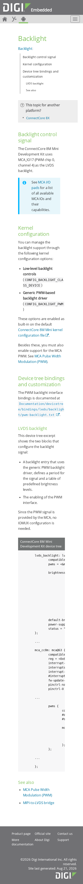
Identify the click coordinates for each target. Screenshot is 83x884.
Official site (43, 834)
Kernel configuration (37, 64)
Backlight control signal (39, 57)
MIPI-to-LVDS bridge (38, 802)
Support (63, 840)
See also (31, 90)
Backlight (25, 48)
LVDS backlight (34, 83)
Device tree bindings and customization (41, 73)
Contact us (65, 834)
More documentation (22, 842)
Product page (21, 834)
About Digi (42, 840)
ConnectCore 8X (38, 118)
